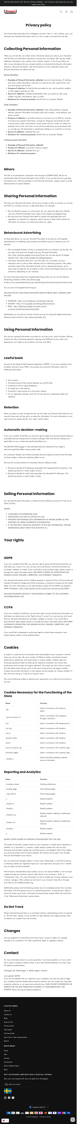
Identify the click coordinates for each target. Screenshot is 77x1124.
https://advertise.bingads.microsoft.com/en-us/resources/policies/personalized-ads (27, 307)
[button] (5, 1120)
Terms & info (8, 1022)
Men (5, 1054)
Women (6, 1058)
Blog (5, 1018)
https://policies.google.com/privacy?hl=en (29, 255)
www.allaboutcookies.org (23, 882)
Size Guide (8, 1029)
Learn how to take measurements (15, 1037)
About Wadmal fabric (11, 1066)
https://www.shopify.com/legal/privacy (51, 214)
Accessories (8, 1062)
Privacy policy (9, 1026)
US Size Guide (9, 1033)
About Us (7, 1010)
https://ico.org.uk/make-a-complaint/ (26, 989)
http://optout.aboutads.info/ (35, 317)
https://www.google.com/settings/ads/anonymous (36, 303)
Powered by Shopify (45, 1117)
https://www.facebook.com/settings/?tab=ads (35, 301)
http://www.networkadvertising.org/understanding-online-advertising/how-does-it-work (39, 282)
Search (6, 1041)
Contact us (8, 1014)
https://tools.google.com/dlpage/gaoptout (36, 258)
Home (6, 1050)
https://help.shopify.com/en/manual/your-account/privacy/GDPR (44, 588)
